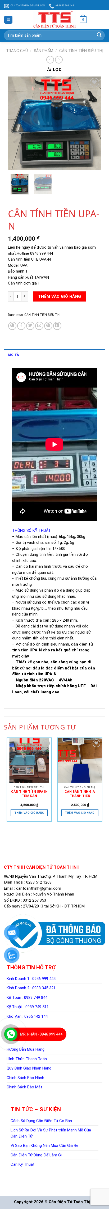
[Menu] (8, 20)
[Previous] (13, 175)
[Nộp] (99, 35)
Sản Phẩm (43, 50)
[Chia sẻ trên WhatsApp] (12, 426)
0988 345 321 (44, 1149)
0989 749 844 (35, 1158)
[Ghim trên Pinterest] (48, 426)
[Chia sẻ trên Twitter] (30, 426)
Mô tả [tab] (13, 455)
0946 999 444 (44, 1140)
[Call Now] (10, 1034)
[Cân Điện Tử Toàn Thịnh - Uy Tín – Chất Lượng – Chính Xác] (54, 20)
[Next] (23, 175)
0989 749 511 (37, 1168)
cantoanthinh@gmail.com (38, 1049)
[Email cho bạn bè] (39, 426)
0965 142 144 (36, 1177)
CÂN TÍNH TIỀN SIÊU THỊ (81, 50)
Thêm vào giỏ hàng (59, 397)
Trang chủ (17, 50)
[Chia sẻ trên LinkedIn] (57, 426)
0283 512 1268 (39, 1043)
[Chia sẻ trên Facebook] (21, 426)
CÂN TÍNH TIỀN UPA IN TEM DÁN (54, 940)
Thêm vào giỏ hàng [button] (54, 961)
